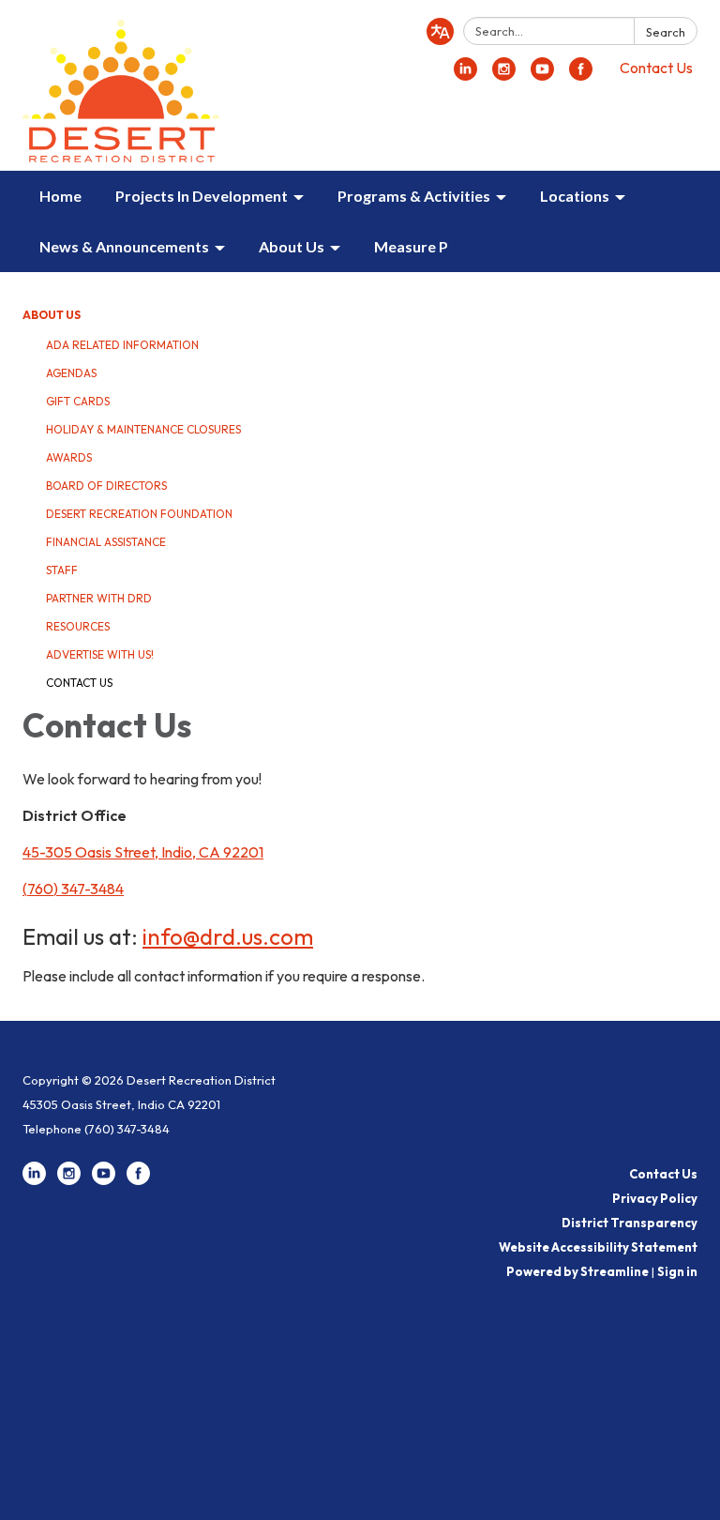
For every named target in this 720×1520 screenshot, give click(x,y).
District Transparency (630, 1222)
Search (665, 31)
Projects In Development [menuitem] (201, 196)
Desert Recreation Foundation (139, 514)
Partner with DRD (99, 598)
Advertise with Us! (100, 654)
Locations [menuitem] (574, 196)
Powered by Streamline (577, 1271)
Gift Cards (78, 401)
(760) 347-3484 (73, 888)
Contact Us (656, 67)
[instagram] (504, 75)
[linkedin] (465, 75)
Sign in (677, 1271)
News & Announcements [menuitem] (124, 246)
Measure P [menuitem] (411, 246)
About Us (51, 315)
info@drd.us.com (227, 936)
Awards (69, 457)
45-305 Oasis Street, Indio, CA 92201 (142, 852)
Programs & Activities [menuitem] (414, 196)
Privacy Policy (655, 1198)
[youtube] (542, 75)
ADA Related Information (122, 345)
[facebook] (580, 75)
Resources (78, 626)
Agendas (71, 373)
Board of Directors (106, 486)
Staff (62, 570)
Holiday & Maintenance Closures (143, 429)
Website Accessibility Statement (598, 1246)
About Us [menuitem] (291, 246)
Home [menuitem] (60, 196)
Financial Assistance (106, 542)
